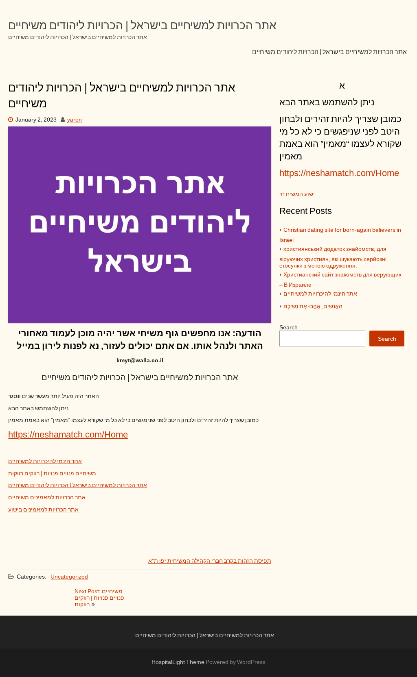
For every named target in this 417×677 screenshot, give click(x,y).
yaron (74, 120)
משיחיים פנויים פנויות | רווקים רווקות (52, 474)
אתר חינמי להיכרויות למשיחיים (45, 461)
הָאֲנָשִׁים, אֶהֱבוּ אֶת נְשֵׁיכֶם (312, 306)
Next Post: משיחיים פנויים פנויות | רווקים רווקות (99, 598)
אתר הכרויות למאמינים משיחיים (47, 498)
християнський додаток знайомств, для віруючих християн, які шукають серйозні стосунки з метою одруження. (332, 257)
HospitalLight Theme (178, 662)
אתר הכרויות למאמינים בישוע (43, 510)
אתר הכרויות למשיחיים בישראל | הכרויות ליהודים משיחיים (329, 52)
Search (288, 328)
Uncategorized (69, 577)
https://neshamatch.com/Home (68, 435)
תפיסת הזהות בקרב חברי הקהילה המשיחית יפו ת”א (209, 561)
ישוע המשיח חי (297, 194)
